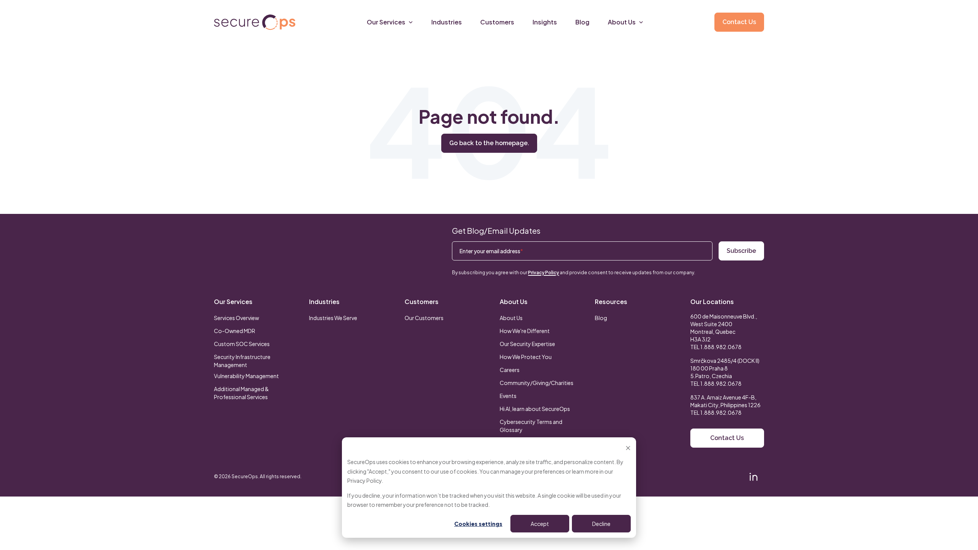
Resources (611, 302)
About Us (514, 302)
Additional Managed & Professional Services (241, 392)
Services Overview (236, 317)
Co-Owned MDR (234, 330)
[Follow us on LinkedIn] (753, 476)
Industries (324, 302)
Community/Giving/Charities (536, 382)
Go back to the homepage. (489, 143)
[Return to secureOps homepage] (254, 22)
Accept (540, 523)
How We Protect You (526, 356)
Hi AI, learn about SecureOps (535, 408)
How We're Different (525, 330)
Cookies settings (478, 523)
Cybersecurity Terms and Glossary (531, 425)
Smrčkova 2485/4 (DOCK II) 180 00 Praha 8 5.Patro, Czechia (724, 368)
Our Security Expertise (527, 343)
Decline (601, 523)
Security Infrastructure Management (242, 360)
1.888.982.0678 (721, 346)
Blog (601, 317)
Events (508, 395)
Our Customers (424, 317)
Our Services (233, 302)
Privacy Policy (364, 480)
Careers (510, 369)
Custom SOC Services (242, 343)
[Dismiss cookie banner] (628, 447)
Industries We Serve (333, 317)
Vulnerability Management (246, 375)
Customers (422, 302)
